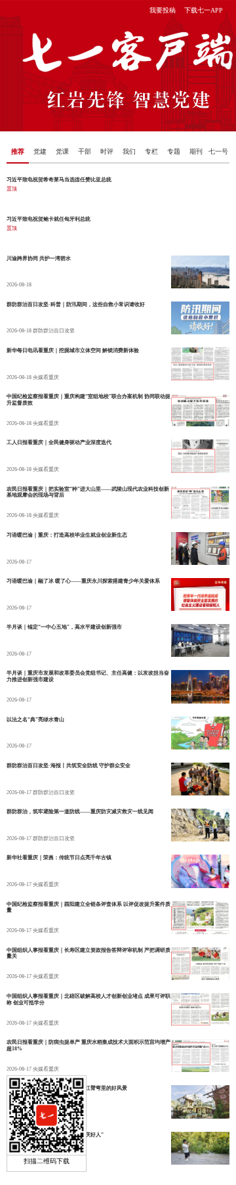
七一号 (218, 151)
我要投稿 (162, 10)
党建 (40, 151)
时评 (106, 151)
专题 (173, 151)
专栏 (151, 151)
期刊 (196, 151)
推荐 (17, 151)
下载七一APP (203, 10)
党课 (62, 151)
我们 (129, 151)
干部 (84, 151)
